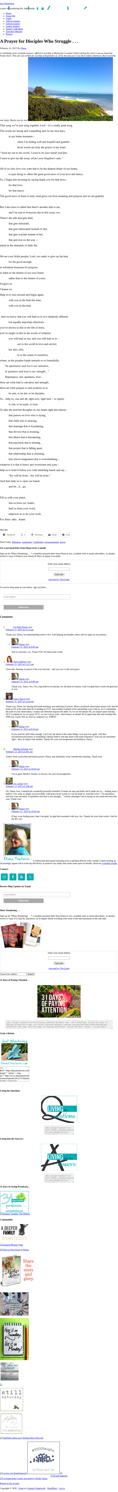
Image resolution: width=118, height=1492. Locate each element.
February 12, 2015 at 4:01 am (19, 751)
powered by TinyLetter (59, 579)
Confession (38, 542)
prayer (63, 542)
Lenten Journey (13, 26)
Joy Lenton (18, 783)
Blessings (16, 542)
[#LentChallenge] (59, 1476)
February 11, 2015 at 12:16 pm (20, 701)
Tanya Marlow (20, 661)
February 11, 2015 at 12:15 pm (20, 664)
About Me (10, 16)
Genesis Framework (36, 1488)
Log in (62, 1488)
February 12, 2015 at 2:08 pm (19, 786)
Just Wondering (7, 3)
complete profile (109, 863)
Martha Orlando (20, 749)
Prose (21, 1488)
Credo (8, 18)
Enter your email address (59, 564)
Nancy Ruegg (19, 699)
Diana (23, 48)
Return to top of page (9, 1483)
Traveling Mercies (14, 31)
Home (8, 13)
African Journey (13, 21)
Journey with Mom (14, 29)
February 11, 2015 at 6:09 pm (25, 647)
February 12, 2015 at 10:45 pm (26, 769)
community (27, 542)
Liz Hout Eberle (20, 627)
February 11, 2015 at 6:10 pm (25, 729)
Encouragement (51, 542)
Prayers (9, 34)
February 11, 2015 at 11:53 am (20, 629)
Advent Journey (13, 23)
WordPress (52, 1488)
